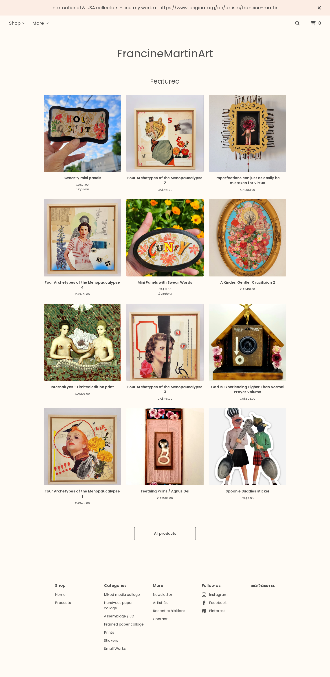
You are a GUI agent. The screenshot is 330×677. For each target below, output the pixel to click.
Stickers (111, 640)
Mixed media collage (122, 594)
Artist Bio (161, 602)
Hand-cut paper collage (118, 605)
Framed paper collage (124, 624)
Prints (109, 632)
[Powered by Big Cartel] (263, 586)
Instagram (218, 594)
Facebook (218, 602)
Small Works (115, 648)
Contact (160, 618)
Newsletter (162, 594)
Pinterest (217, 610)
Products (63, 602)
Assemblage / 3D (119, 616)
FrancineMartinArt (165, 53)
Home (60, 594)
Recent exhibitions (169, 610)
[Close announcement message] (319, 7)
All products (165, 533)
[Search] (297, 23)
